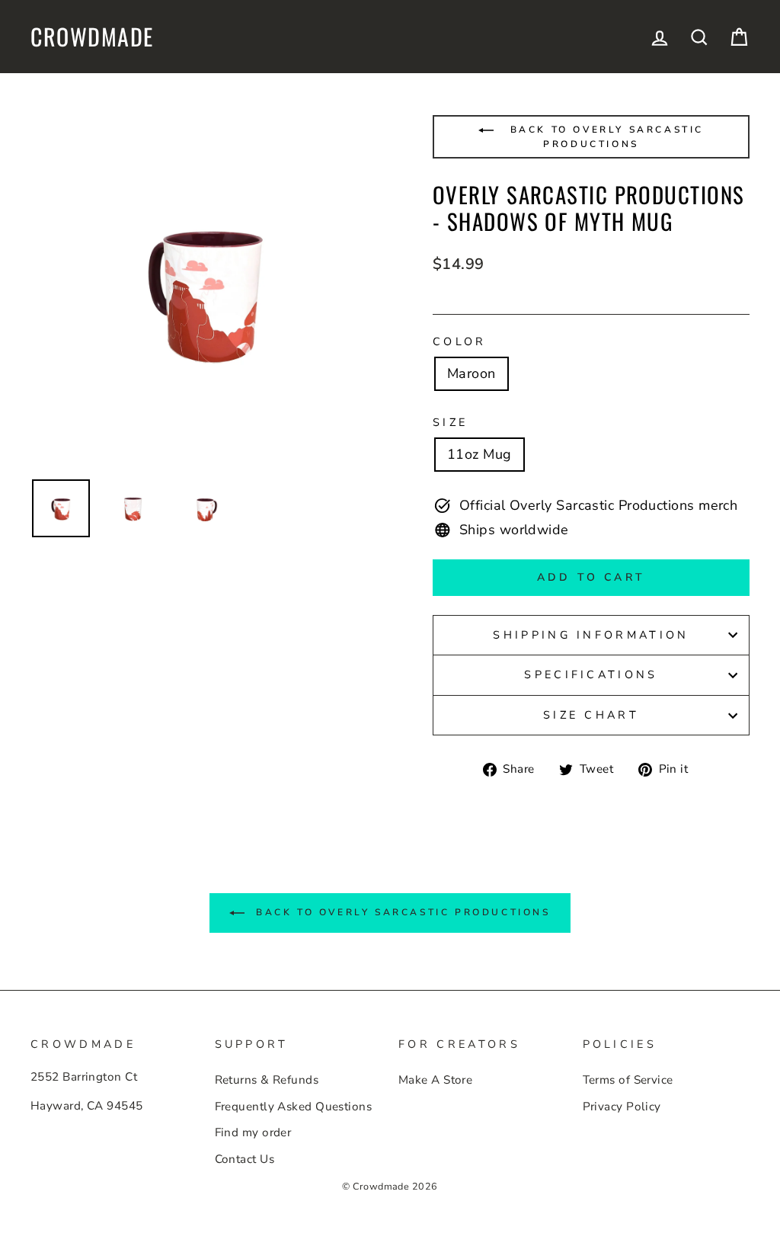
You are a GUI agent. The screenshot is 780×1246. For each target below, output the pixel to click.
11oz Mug (479, 454)
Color (460, 341)
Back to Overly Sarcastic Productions (604, 136)
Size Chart (591, 714)
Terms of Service (628, 1079)
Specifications (590, 674)
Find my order (253, 1132)
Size (450, 422)
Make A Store (435, 1079)
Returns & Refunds (267, 1079)
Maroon (471, 373)
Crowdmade (92, 36)
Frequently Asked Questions (293, 1106)
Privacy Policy (622, 1106)
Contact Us (245, 1159)
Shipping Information (591, 634)
